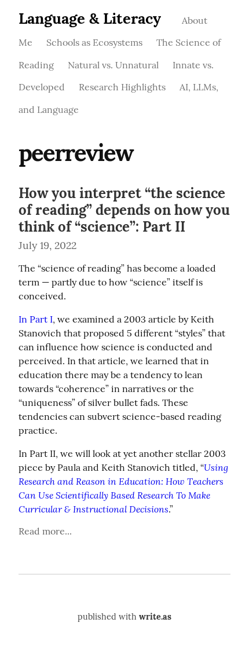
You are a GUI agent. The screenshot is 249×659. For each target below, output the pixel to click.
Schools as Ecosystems (94, 42)
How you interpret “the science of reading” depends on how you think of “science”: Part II (124, 210)
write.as (155, 617)
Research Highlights (122, 87)
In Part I (36, 319)
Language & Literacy (90, 18)
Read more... (45, 531)
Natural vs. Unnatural (113, 65)
